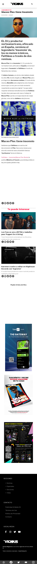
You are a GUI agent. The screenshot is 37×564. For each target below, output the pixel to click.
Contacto (8, 517)
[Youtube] (19, 532)
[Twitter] (8, 203)
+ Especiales (9, 486)
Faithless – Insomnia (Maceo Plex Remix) (14, 157)
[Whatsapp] (3, 203)
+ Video (8, 493)
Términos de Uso (11, 510)
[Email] (10, 203)
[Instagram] (13, 203)
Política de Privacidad (12, 513)
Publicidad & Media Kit (13, 507)
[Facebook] (5, 203)
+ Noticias (8, 483)
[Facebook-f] (6, 532)
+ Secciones (9, 489)
